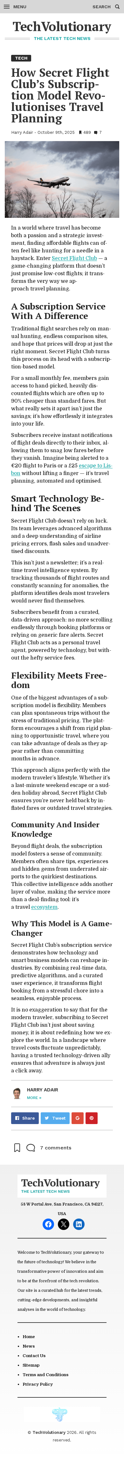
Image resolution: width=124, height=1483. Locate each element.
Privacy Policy (38, 1384)
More (34, 1098)
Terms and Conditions (45, 1374)
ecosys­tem (44, 907)
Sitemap (31, 1365)
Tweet (58, 1118)
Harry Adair (22, 132)
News (29, 1346)
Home (29, 1336)
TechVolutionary (62, 26)
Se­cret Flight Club (74, 258)
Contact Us (34, 1355)
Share (28, 1118)
